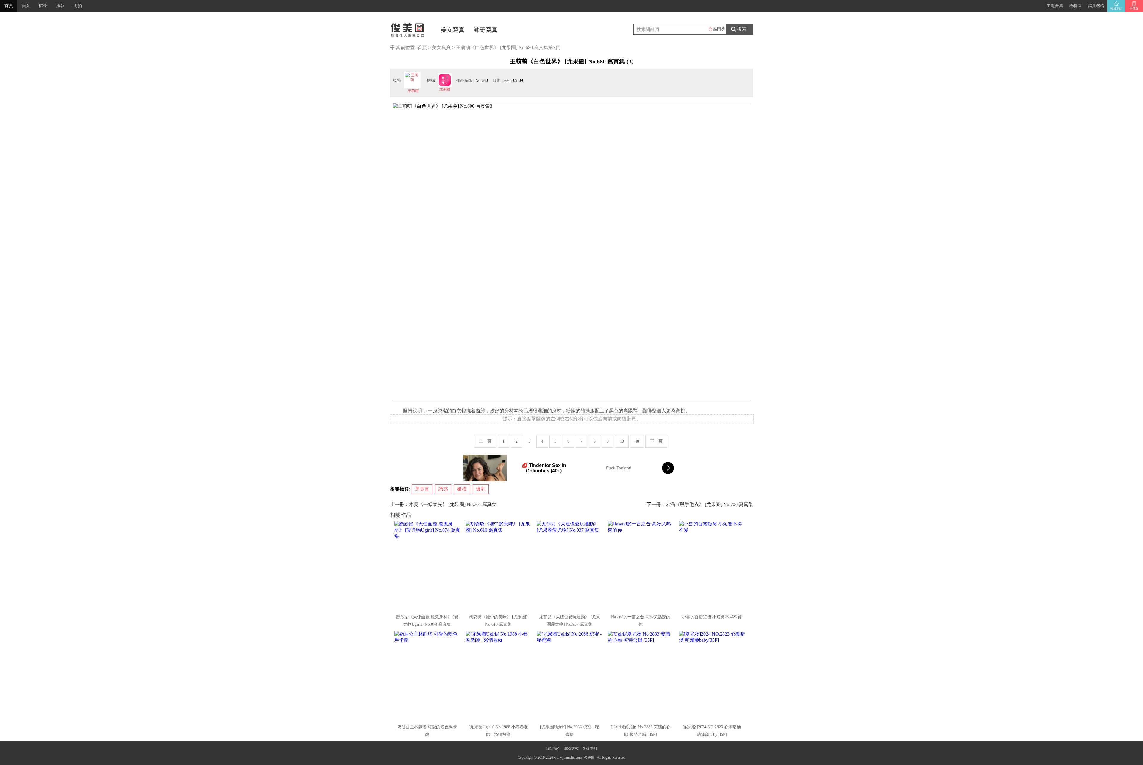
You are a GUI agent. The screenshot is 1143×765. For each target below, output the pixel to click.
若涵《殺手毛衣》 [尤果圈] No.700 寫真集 (709, 504)
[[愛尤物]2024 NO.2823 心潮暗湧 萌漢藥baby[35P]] (712, 675)
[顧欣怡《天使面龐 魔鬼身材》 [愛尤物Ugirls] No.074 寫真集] (427, 565)
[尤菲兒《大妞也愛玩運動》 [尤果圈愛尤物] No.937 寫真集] (570, 565)
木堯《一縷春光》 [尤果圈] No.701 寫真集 (452, 504)
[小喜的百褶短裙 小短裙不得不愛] (712, 565)
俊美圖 (589, 757)
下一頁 (656, 441)
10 (622, 441)
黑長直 (422, 488)
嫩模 (462, 488)
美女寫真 (453, 29)
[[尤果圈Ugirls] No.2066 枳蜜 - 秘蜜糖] (570, 675)
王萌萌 (413, 91)
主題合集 (1055, 6)
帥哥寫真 (485, 29)
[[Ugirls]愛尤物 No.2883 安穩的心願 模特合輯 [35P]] (641, 675)
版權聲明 (590, 749)
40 (637, 441)
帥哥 (43, 6)
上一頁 (485, 441)
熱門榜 (719, 29)
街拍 (78, 6)
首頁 (8, 6)
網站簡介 (553, 749)
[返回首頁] (408, 28)
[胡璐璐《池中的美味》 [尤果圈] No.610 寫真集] (499, 565)
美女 (26, 6)
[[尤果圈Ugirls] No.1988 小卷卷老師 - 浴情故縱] (499, 675)
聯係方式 (571, 749)
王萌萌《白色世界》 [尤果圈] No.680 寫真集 (502, 47)
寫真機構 (1096, 6)
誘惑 (443, 488)
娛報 (60, 6)
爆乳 (480, 488)
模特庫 (1075, 6)
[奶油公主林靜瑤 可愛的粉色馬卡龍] (427, 675)
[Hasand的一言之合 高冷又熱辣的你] (641, 565)
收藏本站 (1116, 8)
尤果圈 (444, 89)
